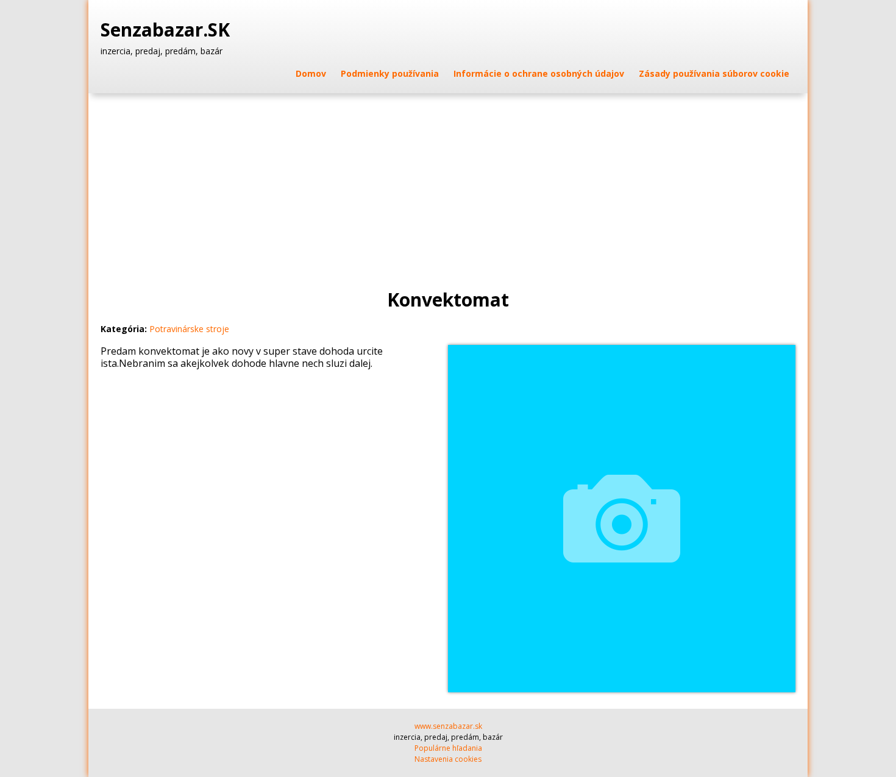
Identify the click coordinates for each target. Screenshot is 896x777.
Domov (311, 73)
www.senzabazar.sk (448, 726)
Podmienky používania (390, 73)
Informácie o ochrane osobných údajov (538, 73)
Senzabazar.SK (168, 29)
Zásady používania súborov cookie (714, 73)
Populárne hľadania (448, 748)
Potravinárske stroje (189, 329)
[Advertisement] (448, 184)
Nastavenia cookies (448, 759)
